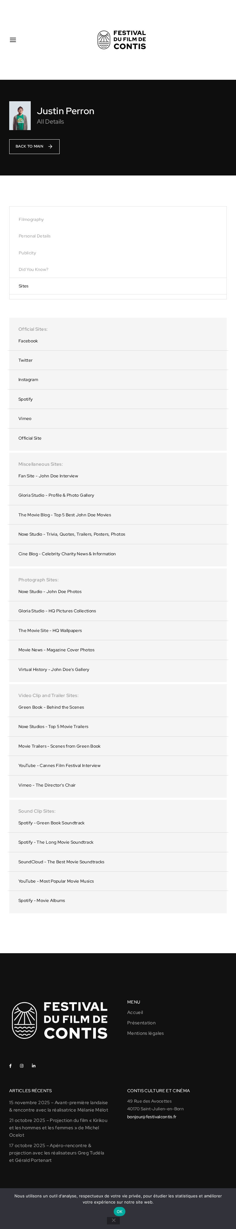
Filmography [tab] (31, 219)
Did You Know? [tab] (34, 269)
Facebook (28, 341)
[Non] (113, 1220)
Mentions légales (145, 1033)
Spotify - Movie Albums (41, 900)
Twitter (25, 360)
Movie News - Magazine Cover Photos (56, 650)
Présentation (141, 1023)
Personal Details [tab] (35, 236)
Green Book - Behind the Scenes (51, 707)
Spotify (25, 399)
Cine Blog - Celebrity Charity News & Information (67, 554)
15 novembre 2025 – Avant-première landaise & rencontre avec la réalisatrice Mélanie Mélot (58, 1106)
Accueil (135, 1012)
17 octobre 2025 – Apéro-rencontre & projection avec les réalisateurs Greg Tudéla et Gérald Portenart (56, 1152)
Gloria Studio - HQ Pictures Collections (57, 611)
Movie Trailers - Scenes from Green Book (59, 746)
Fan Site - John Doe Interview (48, 476)
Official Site (30, 438)
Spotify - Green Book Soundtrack (51, 823)
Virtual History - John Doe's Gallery (53, 669)
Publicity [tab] (27, 253)
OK (120, 1211)
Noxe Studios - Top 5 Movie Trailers (53, 726)
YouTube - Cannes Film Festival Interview (59, 765)
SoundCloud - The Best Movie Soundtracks (61, 862)
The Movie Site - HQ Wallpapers (50, 630)
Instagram (28, 379)
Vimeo (25, 418)
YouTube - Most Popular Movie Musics (56, 881)
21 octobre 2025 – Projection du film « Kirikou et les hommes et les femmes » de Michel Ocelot (58, 1127)
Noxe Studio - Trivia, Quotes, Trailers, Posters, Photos (71, 534)
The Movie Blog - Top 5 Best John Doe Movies (64, 515)
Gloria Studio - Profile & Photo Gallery (56, 495)
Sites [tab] (24, 286)
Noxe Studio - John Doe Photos (49, 591)
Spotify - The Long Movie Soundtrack (55, 842)
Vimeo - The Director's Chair (47, 785)
